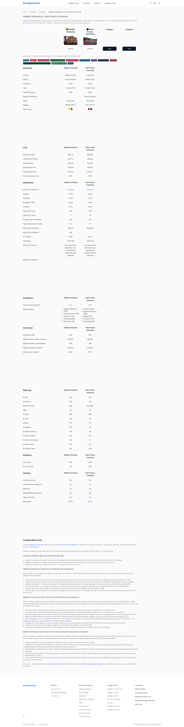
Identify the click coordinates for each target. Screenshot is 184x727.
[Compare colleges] (155, 3)
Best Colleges (84, 692)
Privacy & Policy (43, 724)
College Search (112, 696)
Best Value (82, 696)
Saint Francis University (68, 545)
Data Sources (55, 689)
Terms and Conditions (29, 724)
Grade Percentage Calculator (145, 700)
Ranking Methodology (59, 692)
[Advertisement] (80, 128)
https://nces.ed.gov (55, 664)
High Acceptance (85, 710)
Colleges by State (113, 710)
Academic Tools (110, 3)
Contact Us (55, 696)
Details (70, 501)
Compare (97, 3)
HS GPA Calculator (141, 693)
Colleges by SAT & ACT (115, 689)
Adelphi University (36, 545)
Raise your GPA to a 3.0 (143, 697)
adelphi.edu (69, 105)
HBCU (81, 703)
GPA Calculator (140, 689)
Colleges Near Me (113, 706)
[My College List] (159, 3)
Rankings (86, 3)
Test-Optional (84, 706)
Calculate (70, 190)
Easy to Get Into (84, 713)
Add (109, 49)
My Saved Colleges (113, 699)
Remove (70, 49)
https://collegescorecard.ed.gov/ (92, 664)
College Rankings (85, 689)
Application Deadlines (87, 699)
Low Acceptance (84, 716)
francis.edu (89, 105)
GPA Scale (138, 704)
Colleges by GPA (113, 692)
